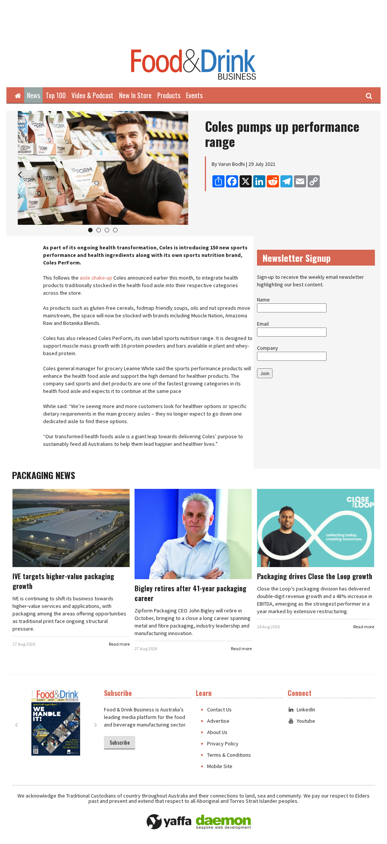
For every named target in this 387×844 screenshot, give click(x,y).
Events (194, 95)
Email (263, 323)
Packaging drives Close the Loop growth (314, 576)
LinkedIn (306, 709)
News (33, 95)
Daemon (223, 822)
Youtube (306, 720)
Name (263, 299)
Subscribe (120, 742)
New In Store (135, 95)
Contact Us (219, 709)
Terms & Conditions (229, 754)
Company (267, 348)
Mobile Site (219, 766)
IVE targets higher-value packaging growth (63, 581)
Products (168, 95)
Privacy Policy (222, 743)
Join (264, 373)
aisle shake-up (96, 277)
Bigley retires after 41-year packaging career (190, 593)
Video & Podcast (92, 95)
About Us (217, 732)
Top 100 (56, 95)
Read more (119, 644)
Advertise (218, 720)
